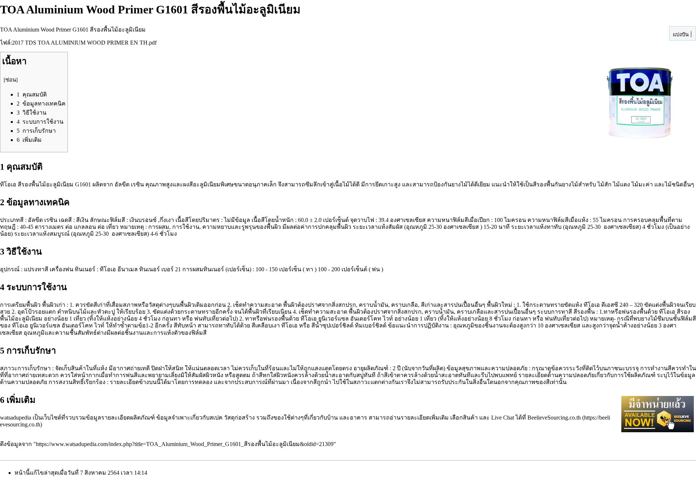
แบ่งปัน (680, 34)
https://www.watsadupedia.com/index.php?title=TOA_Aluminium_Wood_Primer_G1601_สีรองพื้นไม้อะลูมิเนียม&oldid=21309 (185, 444)
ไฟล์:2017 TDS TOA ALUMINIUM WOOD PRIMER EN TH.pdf (78, 43)
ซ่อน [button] (10, 80)
